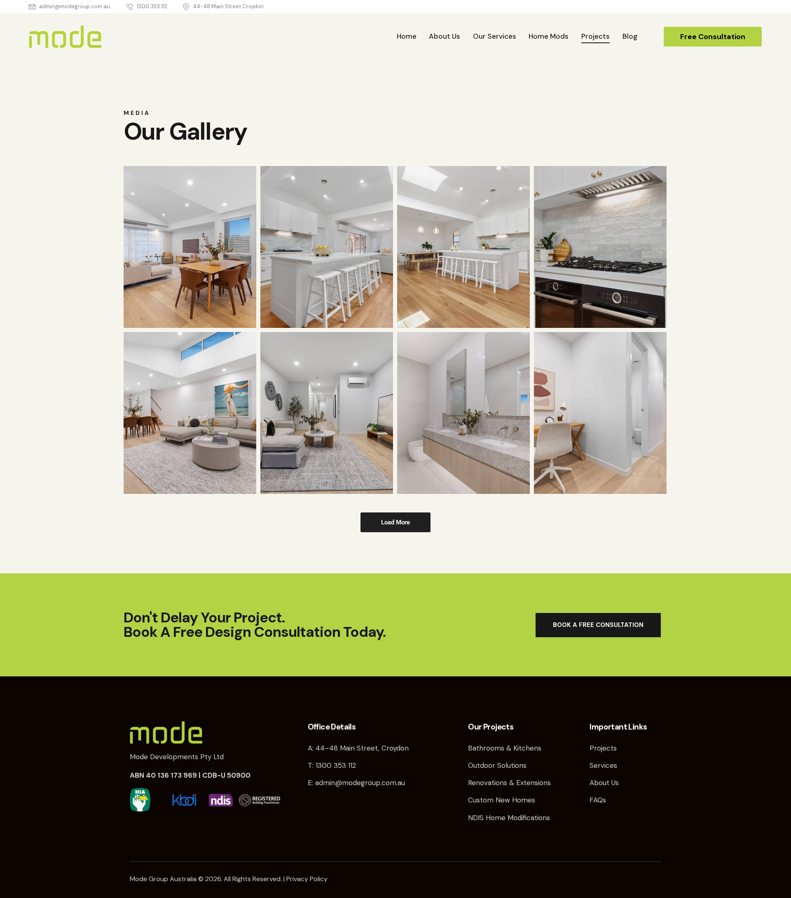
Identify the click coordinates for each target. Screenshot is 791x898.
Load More (395, 522)
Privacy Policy (307, 879)
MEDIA (137, 113)
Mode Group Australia (163, 879)
